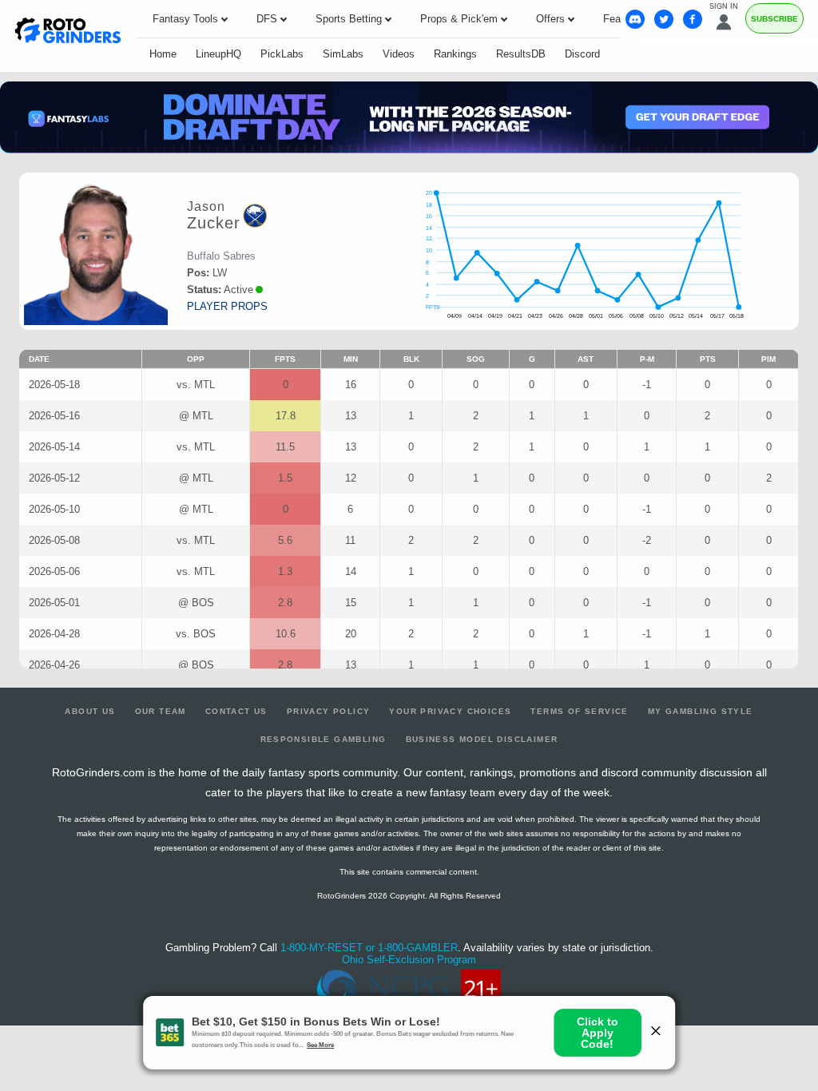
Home (163, 54)
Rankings (455, 54)
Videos (399, 54)
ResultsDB (521, 54)
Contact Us (236, 711)
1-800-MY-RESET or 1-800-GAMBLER (369, 948)
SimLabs (343, 54)
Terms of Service (579, 711)
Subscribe (774, 18)
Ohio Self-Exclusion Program (409, 960)
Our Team (160, 711)
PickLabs (282, 54)
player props (227, 306)
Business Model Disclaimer (482, 739)
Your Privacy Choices (450, 711)
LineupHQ (218, 54)
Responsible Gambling (323, 739)
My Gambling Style (700, 711)
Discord (582, 54)
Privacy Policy (329, 711)
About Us (90, 711)
